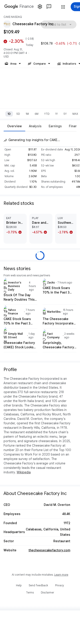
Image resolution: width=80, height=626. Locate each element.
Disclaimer (47, 592)
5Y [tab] (65, 113)
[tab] (14, 126)
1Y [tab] (56, 113)
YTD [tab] (46, 113)
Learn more (61, 574)
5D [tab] (18, 113)
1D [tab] (9, 113)
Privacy (59, 585)
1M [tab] (27, 113)
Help (19, 585)
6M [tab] (36, 113)
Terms (30, 592)
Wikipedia (24, 472)
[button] (63, 6)
